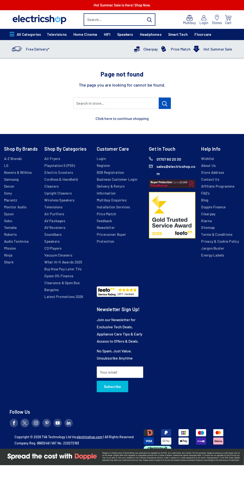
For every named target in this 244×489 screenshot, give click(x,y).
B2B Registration (110, 172)
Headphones (151, 34)
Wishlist (207, 158)
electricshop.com (89, 437)
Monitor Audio (15, 207)
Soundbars (52, 234)
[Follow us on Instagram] (35, 424)
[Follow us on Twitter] (24, 424)
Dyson (9, 214)
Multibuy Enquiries (112, 200)
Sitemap (208, 227)
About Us (208, 165)
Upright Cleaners (58, 193)
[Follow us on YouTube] (57, 424)
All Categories (29, 34)
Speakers (125, 34)
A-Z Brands (13, 158)
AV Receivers (54, 227)
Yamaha (10, 227)
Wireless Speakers (59, 200)
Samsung (11, 179)
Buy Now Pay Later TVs (62, 269)
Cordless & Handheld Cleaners (60, 182)
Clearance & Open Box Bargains (62, 286)
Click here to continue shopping (122, 118)
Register (104, 165)
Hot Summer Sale (217, 49)
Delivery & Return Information (111, 189)
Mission (10, 248)
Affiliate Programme (217, 186)
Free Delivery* (37, 49)
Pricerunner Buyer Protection (111, 237)
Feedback (104, 221)
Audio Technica (16, 241)
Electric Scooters (58, 172)
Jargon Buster (212, 248)
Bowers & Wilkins (18, 172)
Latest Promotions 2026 (63, 296)
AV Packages (54, 221)
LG (6, 165)
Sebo (8, 221)
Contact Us (210, 179)
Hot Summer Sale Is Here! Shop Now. (122, 5)
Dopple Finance (213, 207)
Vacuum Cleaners (58, 255)
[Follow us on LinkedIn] (68, 424)
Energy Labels (212, 255)
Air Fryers (52, 158)
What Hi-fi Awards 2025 (63, 262)
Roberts (10, 234)
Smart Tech (178, 34)
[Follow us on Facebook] (14, 424)
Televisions (57, 34)
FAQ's (205, 193)
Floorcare (202, 34)
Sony (8, 193)
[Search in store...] (165, 103)
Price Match (180, 49)
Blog (204, 200)
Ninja (8, 255)
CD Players (52, 248)
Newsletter (106, 227)
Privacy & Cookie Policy (220, 241)
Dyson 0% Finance (58, 276)
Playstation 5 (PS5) (59, 165)
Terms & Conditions (216, 234)
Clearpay (150, 49)
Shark (9, 262)
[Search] (149, 19)
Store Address (212, 172)
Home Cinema (85, 34)
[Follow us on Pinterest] (46, 424)
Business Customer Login (117, 179)
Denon (9, 186)
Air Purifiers (54, 214)
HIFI (107, 34)
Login (101, 158)
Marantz (10, 200)
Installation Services (113, 207)
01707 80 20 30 (169, 159)
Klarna (206, 221)
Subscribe (112, 386)
